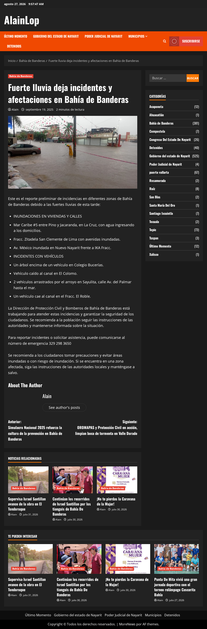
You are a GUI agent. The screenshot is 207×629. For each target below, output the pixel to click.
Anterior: (35, 430)
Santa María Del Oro (162, 205)
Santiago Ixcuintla (161, 213)
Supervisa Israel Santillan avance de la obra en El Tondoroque (27, 504)
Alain (15, 109)
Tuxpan (153, 238)
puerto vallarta (159, 172)
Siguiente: (106, 427)
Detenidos (14, 46)
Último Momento (15, 36)
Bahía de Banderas (20, 76)
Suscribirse (191, 41)
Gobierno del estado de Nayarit (56, 36)
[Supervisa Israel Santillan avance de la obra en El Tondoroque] (28, 479)
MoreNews (127, 624)
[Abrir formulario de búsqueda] (164, 41)
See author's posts (64, 407)
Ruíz (152, 188)
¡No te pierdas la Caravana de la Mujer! (116, 501)
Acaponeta (156, 106)
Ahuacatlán (156, 114)
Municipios (136, 36)
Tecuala (154, 221)
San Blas (154, 197)
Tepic (152, 229)
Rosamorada (157, 180)
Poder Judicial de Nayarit (103, 36)
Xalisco (153, 254)
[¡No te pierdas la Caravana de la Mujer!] (117, 479)
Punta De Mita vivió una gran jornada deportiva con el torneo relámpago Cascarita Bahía (175, 587)
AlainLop (21, 19)
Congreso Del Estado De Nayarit (170, 139)
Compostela (157, 131)
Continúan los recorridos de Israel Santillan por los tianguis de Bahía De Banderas (72, 506)
